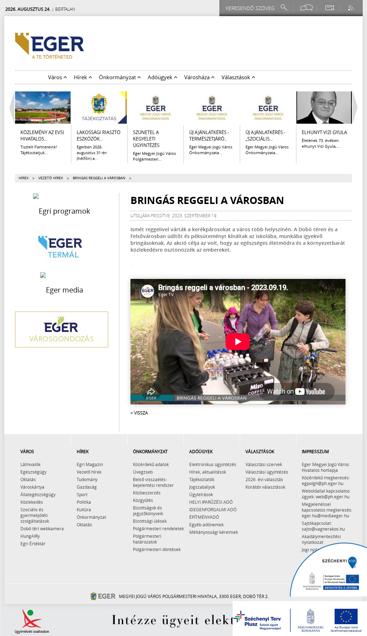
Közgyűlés (143, 500)
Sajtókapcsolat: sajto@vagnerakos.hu (323, 526)
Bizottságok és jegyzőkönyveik (148, 510)
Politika (84, 502)
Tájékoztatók (201, 479)
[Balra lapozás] (10, 107)
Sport (82, 494)
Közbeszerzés (147, 492)
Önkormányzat (91, 517)
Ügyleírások (201, 494)
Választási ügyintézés (267, 472)
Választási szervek (264, 464)
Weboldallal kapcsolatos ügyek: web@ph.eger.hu (326, 493)
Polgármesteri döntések (157, 549)
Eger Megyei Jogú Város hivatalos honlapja (325, 467)
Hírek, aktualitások (207, 472)
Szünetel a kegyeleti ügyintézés (146, 138)
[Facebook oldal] (306, 8)
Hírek (24, 178)
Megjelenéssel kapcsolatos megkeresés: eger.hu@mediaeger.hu (327, 509)
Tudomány (87, 479)
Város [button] (55, 77)
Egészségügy (33, 472)
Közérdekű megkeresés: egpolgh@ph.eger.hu (326, 480)
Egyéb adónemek (206, 524)
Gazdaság (87, 487)
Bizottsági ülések (150, 521)
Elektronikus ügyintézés (212, 464)
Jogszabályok (202, 487)
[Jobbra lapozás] (357, 107)
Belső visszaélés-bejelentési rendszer (153, 482)
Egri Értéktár (33, 543)
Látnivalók (30, 464)
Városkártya (32, 487)
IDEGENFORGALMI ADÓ (213, 509)
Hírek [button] (81, 77)
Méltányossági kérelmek (213, 532)
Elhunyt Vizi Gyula (324, 132)
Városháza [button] (197, 77)
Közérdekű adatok (151, 464)
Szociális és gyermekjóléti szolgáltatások (34, 515)
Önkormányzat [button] (118, 77)
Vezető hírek (50, 178)
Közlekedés (31, 502)
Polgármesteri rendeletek (158, 528)
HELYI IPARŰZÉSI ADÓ (211, 502)
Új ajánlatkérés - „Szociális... (265, 135)
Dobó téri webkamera (42, 528)
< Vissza (139, 413)
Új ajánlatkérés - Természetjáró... (209, 135)
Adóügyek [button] (161, 77)
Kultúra (84, 509)
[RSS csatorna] (351, 8)
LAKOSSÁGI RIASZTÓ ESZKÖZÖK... (98, 135)
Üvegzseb (143, 472)
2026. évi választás (264, 479)
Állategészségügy (38, 494)
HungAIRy (30, 536)
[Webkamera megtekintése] (329, 8)
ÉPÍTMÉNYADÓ (204, 517)
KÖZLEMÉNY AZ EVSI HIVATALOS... (42, 135)
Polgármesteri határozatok (147, 539)
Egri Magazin (90, 464)
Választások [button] (236, 77)
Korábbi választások (265, 487)
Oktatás (28, 479)
